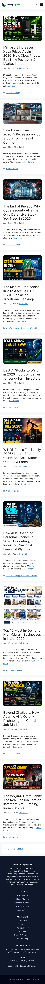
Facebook (11, 966)
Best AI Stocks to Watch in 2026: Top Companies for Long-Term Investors (22, 374)
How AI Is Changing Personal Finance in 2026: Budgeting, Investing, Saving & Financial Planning (18, 541)
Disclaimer (22, 931)
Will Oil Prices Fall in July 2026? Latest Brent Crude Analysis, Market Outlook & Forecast (22, 456)
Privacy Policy (22, 928)
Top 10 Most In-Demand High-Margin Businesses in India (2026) (22, 635)
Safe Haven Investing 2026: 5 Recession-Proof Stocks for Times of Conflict (22, 136)
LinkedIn (24, 966)
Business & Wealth (29, 328)
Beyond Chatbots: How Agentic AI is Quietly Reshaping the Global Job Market (21, 719)
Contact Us (22, 924)
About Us (22, 921)
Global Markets (13, 491)
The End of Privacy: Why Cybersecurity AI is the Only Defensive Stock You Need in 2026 (22, 212)
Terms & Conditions (22, 935)
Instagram (33, 966)
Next (20, 849)
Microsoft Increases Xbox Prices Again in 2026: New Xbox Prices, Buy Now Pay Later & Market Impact (21, 55)
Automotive (22, 910)
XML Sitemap (22, 939)
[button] (37, 4)
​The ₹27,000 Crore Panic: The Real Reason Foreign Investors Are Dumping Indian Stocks (22, 802)
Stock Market (12, 169)
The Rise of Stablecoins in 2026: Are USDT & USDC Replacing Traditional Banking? (21, 293)
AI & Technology (13, 93)
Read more (10, 86)
